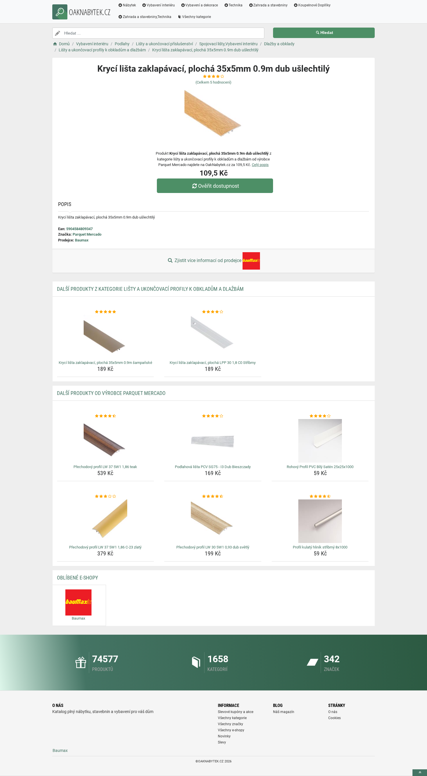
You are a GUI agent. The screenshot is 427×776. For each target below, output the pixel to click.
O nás (332, 712)
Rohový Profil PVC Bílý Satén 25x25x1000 (320, 467)
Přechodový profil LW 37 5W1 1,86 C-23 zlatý (105, 547)
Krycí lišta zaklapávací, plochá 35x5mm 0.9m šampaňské (105, 362)
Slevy (222, 742)
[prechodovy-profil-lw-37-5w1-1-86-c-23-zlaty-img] (105, 521)
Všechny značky (230, 724)
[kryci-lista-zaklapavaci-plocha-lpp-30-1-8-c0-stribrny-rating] (212, 312)
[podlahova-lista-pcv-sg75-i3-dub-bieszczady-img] (212, 441)
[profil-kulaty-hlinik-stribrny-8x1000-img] (320, 521)
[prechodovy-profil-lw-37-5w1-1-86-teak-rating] (105, 416)
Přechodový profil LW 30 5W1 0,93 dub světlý (212, 547)
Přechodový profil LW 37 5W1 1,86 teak (105, 467)
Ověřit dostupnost (218, 186)
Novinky (224, 736)
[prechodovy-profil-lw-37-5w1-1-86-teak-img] (105, 441)
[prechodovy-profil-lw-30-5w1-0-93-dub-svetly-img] (212, 521)
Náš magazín (283, 712)
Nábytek (129, 5)
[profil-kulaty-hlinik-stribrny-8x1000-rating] (320, 496)
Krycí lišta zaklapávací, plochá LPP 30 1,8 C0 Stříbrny (213, 362)
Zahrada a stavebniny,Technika (147, 17)
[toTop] (419, 772)
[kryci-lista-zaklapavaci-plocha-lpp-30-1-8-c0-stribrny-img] (212, 336)
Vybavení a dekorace (201, 5)
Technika (236, 5)
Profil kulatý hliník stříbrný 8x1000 (320, 547)
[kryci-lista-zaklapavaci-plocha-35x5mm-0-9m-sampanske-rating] (105, 312)
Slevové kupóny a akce (235, 712)
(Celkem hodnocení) (213, 82)
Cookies (334, 718)
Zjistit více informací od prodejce (208, 260)
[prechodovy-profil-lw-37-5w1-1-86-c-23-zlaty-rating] (105, 496)
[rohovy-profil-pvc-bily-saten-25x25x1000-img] (320, 441)
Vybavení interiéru (161, 5)
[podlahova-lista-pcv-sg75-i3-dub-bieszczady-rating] (212, 416)
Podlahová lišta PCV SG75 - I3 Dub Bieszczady (213, 467)
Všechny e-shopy (231, 730)
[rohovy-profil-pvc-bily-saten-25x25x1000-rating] (320, 416)
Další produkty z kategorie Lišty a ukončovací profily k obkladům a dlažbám (150, 289)
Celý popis (260, 165)
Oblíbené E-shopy (77, 578)
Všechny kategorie (196, 17)
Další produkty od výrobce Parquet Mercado (111, 393)
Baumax (82, 240)
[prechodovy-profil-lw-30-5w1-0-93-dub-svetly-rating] (212, 496)
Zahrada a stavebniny (270, 5)
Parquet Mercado (87, 234)
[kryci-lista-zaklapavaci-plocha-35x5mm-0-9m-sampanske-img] (105, 336)
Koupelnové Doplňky (314, 5)
